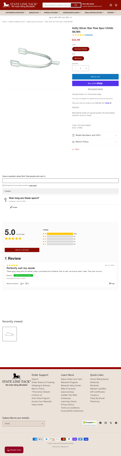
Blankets (94, 385)
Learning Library (69, 401)
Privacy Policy (67, 404)
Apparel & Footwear (51, 12)
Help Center (37, 404)
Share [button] (77, 149)
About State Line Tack (71, 379)
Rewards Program (69, 382)
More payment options (95, 89)
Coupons (94, 395)
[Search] (76, 5)
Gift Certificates (97, 392)
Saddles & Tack (34, 12)
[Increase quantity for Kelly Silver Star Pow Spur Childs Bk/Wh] (86, 68)
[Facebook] (100, 423)
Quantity (75, 64)
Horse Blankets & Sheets (71, 12)
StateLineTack (56, 443)
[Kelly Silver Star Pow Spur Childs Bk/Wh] (9, 334)
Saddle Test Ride (69, 395)
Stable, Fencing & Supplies (93, 12)
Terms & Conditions (70, 407)
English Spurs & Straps (35, 22)
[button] (95, 135)
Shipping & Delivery (41, 385)
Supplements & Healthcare (15, 12)
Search (35, 379)
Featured (110, 12)
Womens (78, 58)
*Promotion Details (41, 392)
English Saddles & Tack (17, 22)
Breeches (94, 382)
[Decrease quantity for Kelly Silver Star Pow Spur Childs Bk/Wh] (75, 68)
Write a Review (22, 250)
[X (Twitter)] (110, 423)
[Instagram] (105, 423)
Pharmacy (95, 401)
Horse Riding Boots (99, 379)
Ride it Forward (68, 388)
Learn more (33, 185)
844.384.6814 (88, 4)
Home (4, 22)
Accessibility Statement (72, 411)
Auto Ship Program (41, 398)
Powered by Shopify (67, 443)
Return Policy (38, 388)
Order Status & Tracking (43, 382)
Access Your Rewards (42, 401)
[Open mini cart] (116, 5)
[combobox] (62, 5)
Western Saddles (98, 388)
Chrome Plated (81, 49)
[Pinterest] (116, 423)
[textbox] (60, 180)
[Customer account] (110, 5)
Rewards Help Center (71, 385)
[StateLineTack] (20, 5)
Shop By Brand (97, 398)
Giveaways (66, 398)
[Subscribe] (42, 423)
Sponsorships (67, 392)
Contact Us (37, 395)
